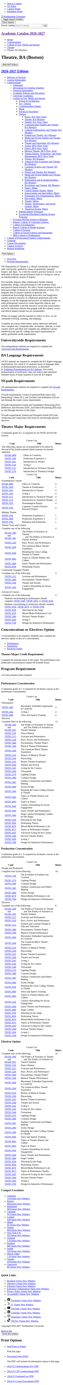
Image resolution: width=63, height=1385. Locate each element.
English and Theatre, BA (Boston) (40, 135)
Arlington (18, 1197)
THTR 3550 (47, 601)
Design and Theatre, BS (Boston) (40, 172)
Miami (18, 1223)
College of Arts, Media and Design (23, 45)
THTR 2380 (10, 777)
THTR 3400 (10, 815)
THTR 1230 (10, 876)
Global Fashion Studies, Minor (39, 190)
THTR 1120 (10, 465)
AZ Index (11, 6)
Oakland (18, 1239)
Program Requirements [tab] (17, 261)
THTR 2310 (10, 755)
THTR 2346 (10, 771)
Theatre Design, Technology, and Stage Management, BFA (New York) (43, 155)
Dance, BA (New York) (36, 117)
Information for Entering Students (28, 88)
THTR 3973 (10, 829)
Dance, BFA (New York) (36, 148)
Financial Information (23, 90)
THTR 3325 (7, 503)
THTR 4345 (10, 832)
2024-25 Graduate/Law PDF (20, 1376)
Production (12, 646)
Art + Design (25, 103)
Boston (18, 1202)
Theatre (10, 47)
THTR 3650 (10, 567)
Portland (18, 1244)
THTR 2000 (7, 519)
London (18, 1218)
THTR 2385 (10, 782)
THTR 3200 (10, 563)
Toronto (18, 1260)
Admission (18, 85)
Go (45, 25)
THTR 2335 (10, 761)
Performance (13, 643)
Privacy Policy (24, 1291)
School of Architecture (29, 101)
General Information (16, 80)
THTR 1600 (7, 707)
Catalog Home (14, 9)
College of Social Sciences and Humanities (33, 232)
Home (10, 39)
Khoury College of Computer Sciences (31, 222)
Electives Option (14, 648)
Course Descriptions (16, 243)
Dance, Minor (31, 188)
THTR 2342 (7, 712)
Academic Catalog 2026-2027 (23, 33)
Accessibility (23, 1294)
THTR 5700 (38, 607)
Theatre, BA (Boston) (35, 119)
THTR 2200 (10, 547)
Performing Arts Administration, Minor (43, 196)
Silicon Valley (18, 1255)
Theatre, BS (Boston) (34, 159)
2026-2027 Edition (14, 71)
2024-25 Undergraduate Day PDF (23, 1366)
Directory (21, 1283)
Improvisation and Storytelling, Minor (42, 193)
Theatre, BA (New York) (36, 122)
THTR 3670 (23, 607)
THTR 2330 (10, 758)
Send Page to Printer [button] (16, 1346)
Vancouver (18, 1265)
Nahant (18, 1228)
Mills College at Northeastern (26, 235)
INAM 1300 (10, 533)
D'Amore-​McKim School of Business (30, 219)
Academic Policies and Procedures (29, 93)
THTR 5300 (19, 601)
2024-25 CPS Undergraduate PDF (23, 1371)
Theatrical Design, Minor (36, 209)
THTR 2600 (7, 715)
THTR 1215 (10, 576)
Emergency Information (28, 1289)
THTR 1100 (10, 458)
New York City (18, 1234)
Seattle (18, 1249)
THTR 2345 (10, 768)
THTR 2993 (10, 801)
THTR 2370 (10, 774)
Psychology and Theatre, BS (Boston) (42, 185)
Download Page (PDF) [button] (17, 1356)
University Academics (23, 96)
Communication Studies (30, 106)
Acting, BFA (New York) (36, 146)
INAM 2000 (10, 455)
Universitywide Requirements (15, 349)
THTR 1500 (10, 746)
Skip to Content (14, 3)
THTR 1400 (10, 579)
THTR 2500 (10, 553)
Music (21, 109)
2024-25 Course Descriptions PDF (23, 1381)
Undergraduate (14, 42)
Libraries (21, 1286)
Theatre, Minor (32, 201)
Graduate (11, 240)
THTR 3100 (10, 587)
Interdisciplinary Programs (31, 211)
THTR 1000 (7, 487)
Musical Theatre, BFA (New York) (41, 151)
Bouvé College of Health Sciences (29, 227)
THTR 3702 (7, 522)
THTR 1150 (10, 733)
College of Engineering (23, 225)
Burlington (18, 1207)
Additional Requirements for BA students (23, 369)
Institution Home (15, 11)
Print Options (7, 254)
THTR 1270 (10, 471)
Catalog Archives (15, 246)
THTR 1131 (10, 468)
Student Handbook (15, 248)
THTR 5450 (32, 601)
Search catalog (8, 25)
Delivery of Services (16, 77)
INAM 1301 (10, 538)
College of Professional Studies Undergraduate (28, 238)
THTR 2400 (10, 787)
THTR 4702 (7, 508)
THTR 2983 (10, 559)
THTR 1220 (10, 543)
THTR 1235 (10, 925)
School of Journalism (28, 111)
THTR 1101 (10, 461)
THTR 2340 (10, 583)
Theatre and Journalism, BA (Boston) (42, 143)
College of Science (21, 230)
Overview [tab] (11, 259)
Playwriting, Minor (33, 198)
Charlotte (18, 1213)
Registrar (21, 1281)
